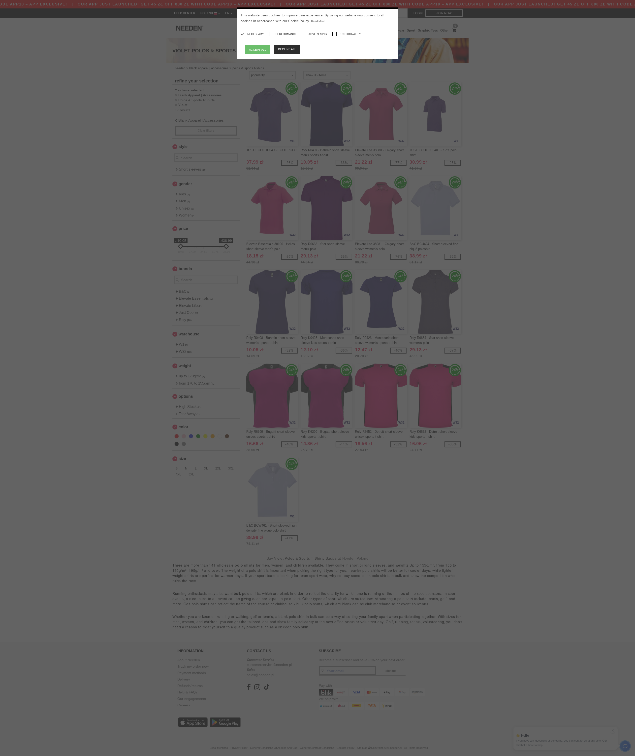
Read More (318, 21)
